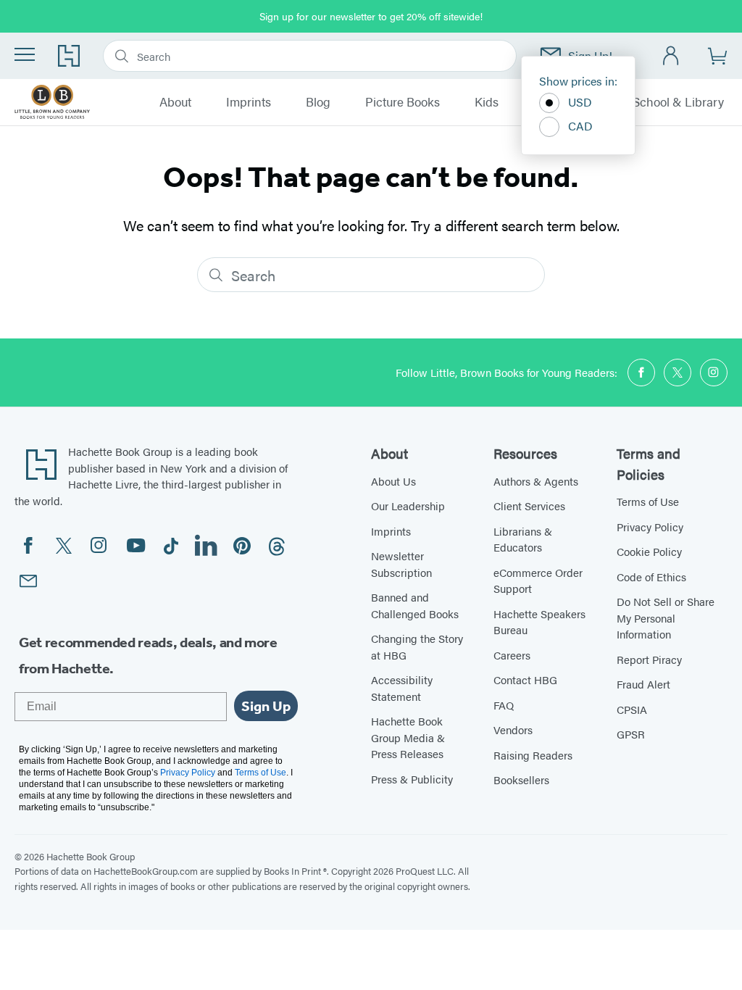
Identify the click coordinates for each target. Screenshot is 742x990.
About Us (393, 480)
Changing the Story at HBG (417, 646)
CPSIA (632, 709)
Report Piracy (649, 659)
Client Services (529, 505)
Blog (318, 102)
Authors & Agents (535, 480)
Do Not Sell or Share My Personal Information (665, 617)
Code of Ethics (651, 576)
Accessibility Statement (402, 688)
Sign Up (266, 706)
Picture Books (402, 102)
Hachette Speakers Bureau (539, 622)
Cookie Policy (649, 551)
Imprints (248, 102)
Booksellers (521, 779)
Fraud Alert (643, 683)
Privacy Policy (650, 526)
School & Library (678, 102)
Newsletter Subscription (401, 564)
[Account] (671, 56)
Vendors (513, 729)
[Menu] (24, 54)
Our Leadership (408, 505)
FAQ (503, 704)
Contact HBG (525, 679)
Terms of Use (648, 501)
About (175, 102)
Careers (511, 654)
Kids (487, 102)
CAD (580, 125)
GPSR (631, 733)
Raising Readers (532, 754)
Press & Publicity (412, 778)
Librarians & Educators (522, 539)
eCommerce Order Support (538, 580)
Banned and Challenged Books (415, 605)
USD (580, 101)
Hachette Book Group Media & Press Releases (408, 737)
